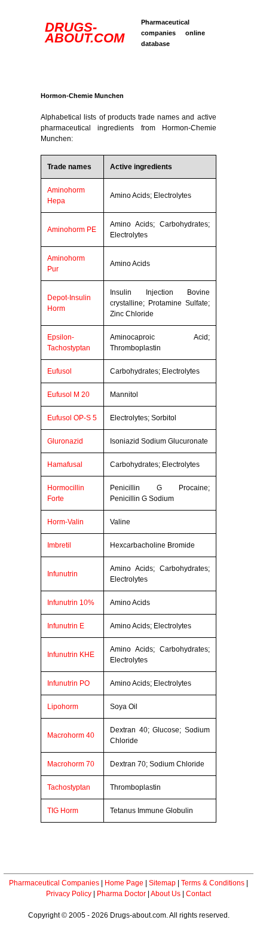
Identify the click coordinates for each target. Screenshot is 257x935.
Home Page (124, 883)
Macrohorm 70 (70, 764)
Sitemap (162, 883)
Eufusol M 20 (68, 394)
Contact (198, 894)
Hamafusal (64, 464)
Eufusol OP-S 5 (72, 418)
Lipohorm (62, 706)
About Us (165, 894)
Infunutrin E (65, 626)
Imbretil (59, 545)
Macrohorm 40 (70, 735)
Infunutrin (62, 574)
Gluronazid (65, 441)
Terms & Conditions (212, 883)
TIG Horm (62, 810)
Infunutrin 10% (70, 602)
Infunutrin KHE (70, 654)
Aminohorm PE (71, 229)
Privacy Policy (68, 894)
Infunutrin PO (68, 683)
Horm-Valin (65, 522)
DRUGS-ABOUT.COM (84, 32)
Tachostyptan (68, 787)
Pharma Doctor (121, 894)
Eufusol (59, 371)
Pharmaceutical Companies (54, 883)
